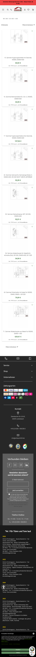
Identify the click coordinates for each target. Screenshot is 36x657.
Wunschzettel (28, 9)
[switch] (32, 654)
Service (6, 365)
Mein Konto (25, 9)
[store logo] (18, 10)
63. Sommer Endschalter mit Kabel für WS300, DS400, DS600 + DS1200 (18, 293)
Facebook (9, 465)
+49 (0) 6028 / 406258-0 (18, 429)
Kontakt (18, 409)
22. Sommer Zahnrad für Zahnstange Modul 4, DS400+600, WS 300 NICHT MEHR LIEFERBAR (18, 176)
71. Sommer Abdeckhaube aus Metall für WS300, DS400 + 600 (18, 332)
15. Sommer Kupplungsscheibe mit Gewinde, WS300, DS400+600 (18, 59)
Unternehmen (9, 377)
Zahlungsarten (9, 385)
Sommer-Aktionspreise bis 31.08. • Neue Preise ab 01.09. (18, 2)
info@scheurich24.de (18, 438)
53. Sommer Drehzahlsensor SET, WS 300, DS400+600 (18, 215)
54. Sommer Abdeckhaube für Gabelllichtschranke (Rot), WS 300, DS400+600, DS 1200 (18, 254)
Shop (6, 371)
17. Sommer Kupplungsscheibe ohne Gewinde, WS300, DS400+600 (18, 137)
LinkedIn (27, 465)
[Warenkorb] (33, 9)
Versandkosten (23, 66)
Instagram (21, 465)
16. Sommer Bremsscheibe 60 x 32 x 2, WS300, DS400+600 (18, 98)
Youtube (15, 465)
